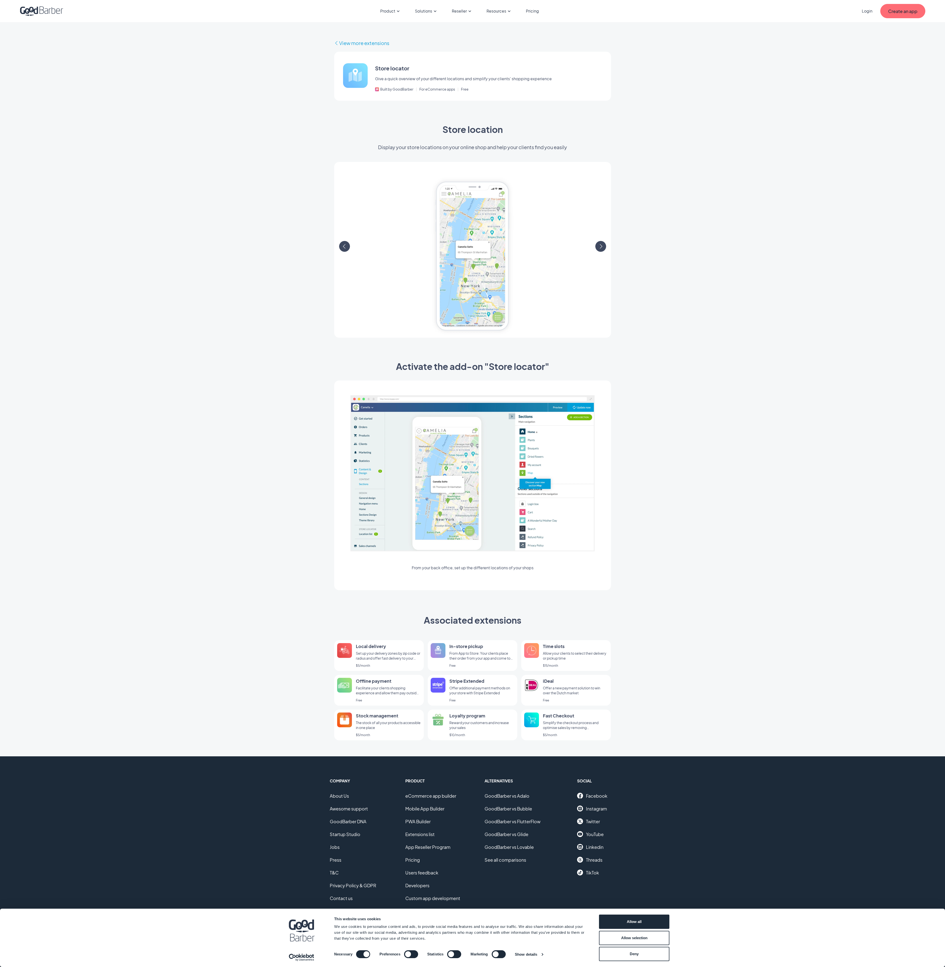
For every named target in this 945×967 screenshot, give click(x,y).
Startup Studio (345, 834)
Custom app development (432, 898)
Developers (417, 885)
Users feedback (421, 872)
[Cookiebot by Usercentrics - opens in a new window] (301, 957)
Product (387, 11)
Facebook (596, 796)
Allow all (634, 921)
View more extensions (364, 43)
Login (867, 11)
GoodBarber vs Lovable (509, 847)
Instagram (596, 808)
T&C (334, 872)
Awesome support (349, 808)
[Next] (600, 246)
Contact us (341, 898)
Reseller (459, 11)
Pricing (532, 11)
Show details (526, 954)
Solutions (423, 11)
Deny (634, 954)
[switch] (411, 954)
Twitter (593, 821)
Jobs (335, 847)
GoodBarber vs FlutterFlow (512, 821)
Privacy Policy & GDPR (353, 885)
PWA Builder (418, 821)
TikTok (592, 872)
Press (335, 860)
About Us (339, 796)
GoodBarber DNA (348, 821)
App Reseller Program (427, 847)
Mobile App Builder (424, 808)
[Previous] (344, 246)
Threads (594, 860)
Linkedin (594, 847)
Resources (496, 11)
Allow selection (634, 938)
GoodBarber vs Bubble (508, 808)
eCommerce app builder (430, 796)
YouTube (595, 834)
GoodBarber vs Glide (506, 834)
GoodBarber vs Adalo (507, 796)
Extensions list (420, 834)
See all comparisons (505, 860)
